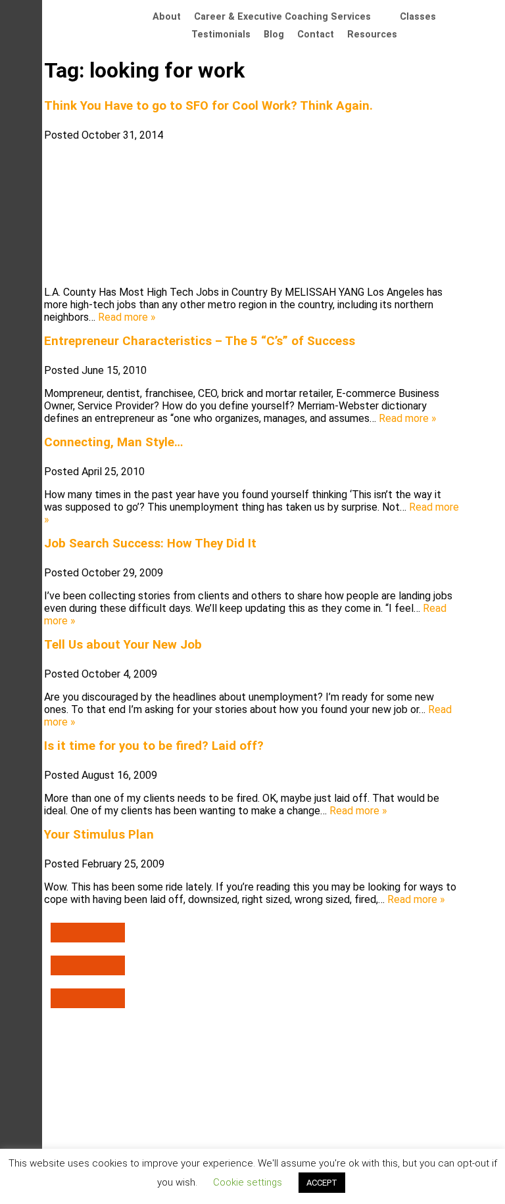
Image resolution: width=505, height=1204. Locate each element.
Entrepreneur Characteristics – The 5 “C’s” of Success (199, 341)
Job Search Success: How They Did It (150, 543)
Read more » (127, 317)
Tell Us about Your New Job (123, 644)
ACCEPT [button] (321, 1183)
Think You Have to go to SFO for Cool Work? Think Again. (208, 106)
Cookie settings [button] (247, 1182)
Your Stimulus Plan (99, 834)
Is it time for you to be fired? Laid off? (154, 746)
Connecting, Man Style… (113, 442)
